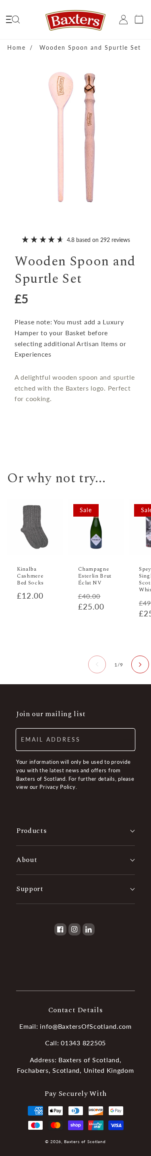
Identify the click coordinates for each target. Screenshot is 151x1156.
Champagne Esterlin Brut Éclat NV (95, 576)
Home (16, 47)
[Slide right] (140, 664)
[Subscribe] (124, 739)
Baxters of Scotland (85, 1141)
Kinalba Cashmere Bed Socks (30, 576)
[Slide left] (97, 664)
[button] (13, 19)
